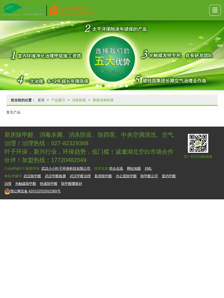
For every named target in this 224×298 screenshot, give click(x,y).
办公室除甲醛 (126, 176)
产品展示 (58, 100)
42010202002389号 (35, 191)
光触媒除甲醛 (25, 184)
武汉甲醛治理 (80, 176)
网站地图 (134, 168)
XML (148, 168)
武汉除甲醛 (32, 176)
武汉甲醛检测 (55, 176)
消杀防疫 (79, 100)
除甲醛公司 (149, 176)
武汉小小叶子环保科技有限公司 (65, 168)
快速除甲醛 (48, 184)
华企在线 (116, 168)
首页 (41, 100)
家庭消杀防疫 (103, 100)
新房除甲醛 (103, 176)
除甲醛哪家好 (71, 184)
